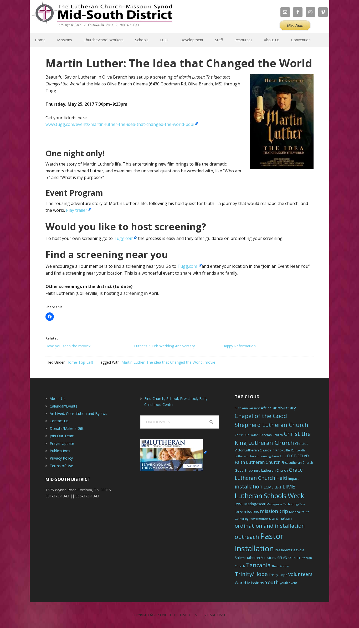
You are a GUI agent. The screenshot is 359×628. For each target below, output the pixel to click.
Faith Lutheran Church (257, 462)
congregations (269, 456)
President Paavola (289, 550)
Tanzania (258, 565)
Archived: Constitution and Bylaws (78, 413)
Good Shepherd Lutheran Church (261, 470)
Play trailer (76, 210)
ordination (282, 518)
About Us (57, 398)
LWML (239, 504)
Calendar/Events (63, 406)
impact (293, 478)
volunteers (300, 574)
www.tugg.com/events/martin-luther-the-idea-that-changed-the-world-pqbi (119, 124)
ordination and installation (270, 525)
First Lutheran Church (297, 462)
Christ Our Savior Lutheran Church (259, 435)
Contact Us (59, 420)
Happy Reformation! (239, 345)
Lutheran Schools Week (269, 495)
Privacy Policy (61, 458)
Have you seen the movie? (67, 345)
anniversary (284, 408)
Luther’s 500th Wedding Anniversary (164, 345)
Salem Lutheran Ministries (255, 557)
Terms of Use (61, 465)
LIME (289, 486)
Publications (60, 450)
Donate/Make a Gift (67, 428)
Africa (266, 407)
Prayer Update (62, 443)
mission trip (274, 511)
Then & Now (280, 566)
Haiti (281, 478)
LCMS (269, 487)
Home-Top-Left (79, 362)
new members (260, 518)
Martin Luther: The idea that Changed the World (162, 362)
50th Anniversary (247, 408)
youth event (288, 583)
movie (210, 362)
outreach (247, 537)
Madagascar (254, 503)
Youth (272, 582)
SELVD (282, 557)
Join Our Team (62, 435)
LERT (278, 487)
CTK (283, 456)
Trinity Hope (278, 575)
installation (249, 486)
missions (251, 511)
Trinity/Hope (251, 574)
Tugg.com (124, 238)
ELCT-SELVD (298, 455)
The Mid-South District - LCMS (102, 16)
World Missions (249, 582)
